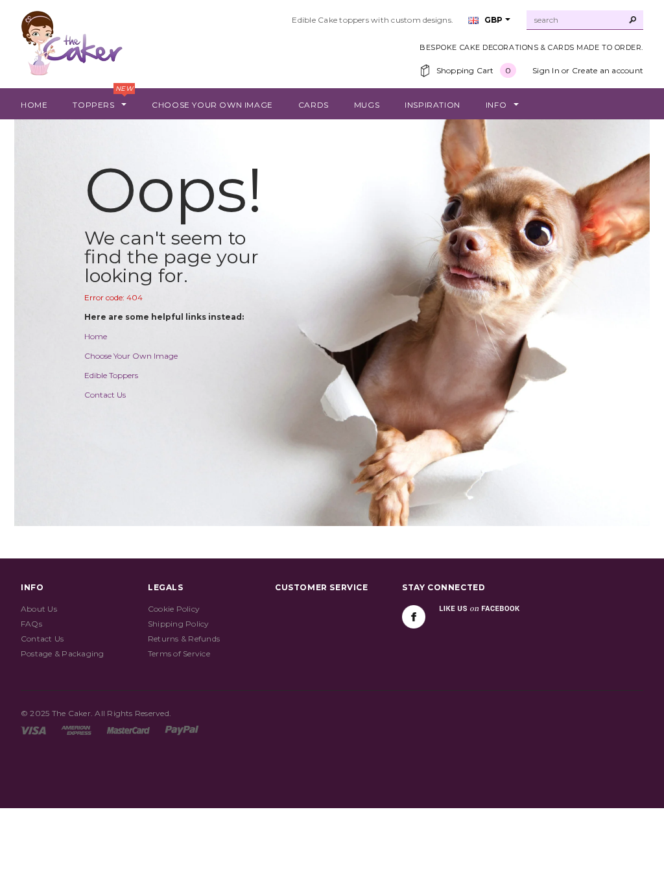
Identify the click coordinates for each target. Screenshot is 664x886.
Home (95, 336)
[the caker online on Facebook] (413, 617)
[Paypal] (182, 730)
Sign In (546, 70)
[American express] (76, 730)
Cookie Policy (174, 609)
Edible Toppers (111, 375)
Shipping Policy (178, 624)
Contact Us (105, 395)
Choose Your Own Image (131, 356)
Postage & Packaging (62, 653)
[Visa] (33, 730)
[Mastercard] (128, 730)
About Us (39, 609)
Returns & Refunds (184, 638)
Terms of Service (179, 653)
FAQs (31, 624)
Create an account (607, 70)
